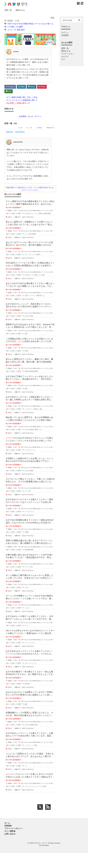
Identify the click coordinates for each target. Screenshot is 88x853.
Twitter (22, 87)
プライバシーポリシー (13, 828)
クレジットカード (30, 642)
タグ (63, 59)
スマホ (27, 587)
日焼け (27, 351)
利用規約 (8, 826)
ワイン (34, 295)
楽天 (43, 275)
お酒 (26, 295)
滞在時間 (30, 371)
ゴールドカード (29, 511)
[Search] (79, 20)
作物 (26, 549)
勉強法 (32, 725)
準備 (26, 371)
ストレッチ (11, 30)
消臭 (26, 333)
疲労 (23, 30)
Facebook (10, 87)
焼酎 (38, 295)
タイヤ (27, 491)
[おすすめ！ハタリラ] (15, 3)
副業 (26, 704)
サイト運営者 (9, 831)
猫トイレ (39, 429)
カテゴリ (65, 57)
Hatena (32, 87)
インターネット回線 (31, 409)
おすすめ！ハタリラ (40, 843)
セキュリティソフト (31, 663)
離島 (36, 371)
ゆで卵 (27, 275)
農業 (29, 549)
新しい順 (29, 128)
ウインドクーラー (30, 254)
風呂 (35, 745)
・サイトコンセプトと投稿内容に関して (20, 100)
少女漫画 (45, 213)
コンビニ (27, 608)
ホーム (7, 823)
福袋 (31, 470)
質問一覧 (8, 10)
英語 (36, 725)
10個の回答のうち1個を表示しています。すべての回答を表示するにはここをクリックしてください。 (30, 189)
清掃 (37, 254)
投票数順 (39, 128)
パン (26, 766)
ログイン (37, 116)
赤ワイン (42, 295)
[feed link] (48, 807)
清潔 (26, 388)
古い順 (20, 128)
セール (40, 275)
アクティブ (50, 128)
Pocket (42, 87)
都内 (44, 786)
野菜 (32, 549)
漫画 (49, 213)
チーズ (30, 295)
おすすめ (27, 213)
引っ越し (40, 409)
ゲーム (27, 625)
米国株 (27, 532)
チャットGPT (29, 567)
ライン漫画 (38, 213)
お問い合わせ (9, 834)
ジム (26, 786)
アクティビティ (67, 54)
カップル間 (28, 234)
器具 (19, 30)
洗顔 (31, 316)
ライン (32, 213)
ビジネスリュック (30, 450)
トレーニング (32, 786)
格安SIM (27, 684)
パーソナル (39, 786)
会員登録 (22, 116)
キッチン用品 (33, 275)
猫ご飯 (34, 429)
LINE (9, 91)
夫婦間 (34, 234)
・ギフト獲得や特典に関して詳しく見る (20, 97)
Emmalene (45, 845)
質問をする (20, 10)
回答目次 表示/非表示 (15, 132)
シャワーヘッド (29, 745)
